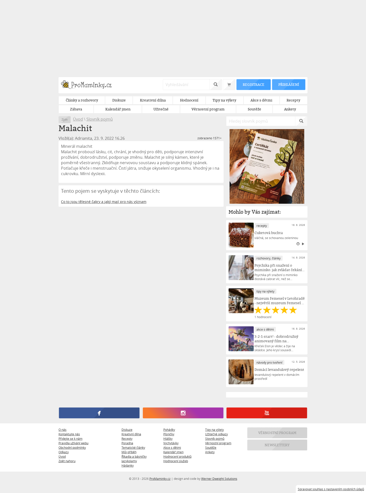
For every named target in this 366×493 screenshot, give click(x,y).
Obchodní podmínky (72, 447)
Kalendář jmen (173, 452)
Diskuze (127, 430)
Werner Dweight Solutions (219, 479)
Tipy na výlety (214, 430)
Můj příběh (129, 452)
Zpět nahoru (67, 461)
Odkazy (64, 452)
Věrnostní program (218, 443)
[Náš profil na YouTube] (267, 412)
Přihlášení (288, 84)
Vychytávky (171, 443)
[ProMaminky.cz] (89, 85)
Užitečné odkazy (216, 434)
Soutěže (210, 447)
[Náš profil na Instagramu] (183, 412)
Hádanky (128, 465)
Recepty (127, 439)
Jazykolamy (129, 461)
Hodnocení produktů (177, 456)
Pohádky (169, 430)
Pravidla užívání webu (73, 443)
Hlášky (168, 439)
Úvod (78, 119)
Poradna (127, 443)
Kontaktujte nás (69, 434)
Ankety (210, 452)
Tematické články (133, 447)
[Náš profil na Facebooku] (99, 412)
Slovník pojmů (99, 119)
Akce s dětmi (172, 447)
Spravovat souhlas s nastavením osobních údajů (331, 489)
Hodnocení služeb (175, 461)
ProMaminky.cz (160, 479)
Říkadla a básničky (134, 456)
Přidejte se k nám (70, 439)
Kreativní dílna (131, 434)
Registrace (253, 84)
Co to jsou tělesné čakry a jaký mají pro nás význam (103, 201)
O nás (62, 430)
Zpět (64, 119)
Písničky (168, 434)
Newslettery (277, 445)
